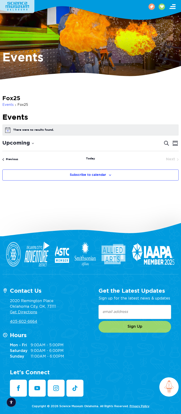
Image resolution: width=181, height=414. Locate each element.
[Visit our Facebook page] (18, 388)
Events (8, 104)
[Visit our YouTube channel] (37, 388)
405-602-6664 (23, 321)
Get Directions (23, 312)
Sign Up (135, 326)
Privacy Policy (139, 406)
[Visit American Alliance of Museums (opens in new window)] (13, 254)
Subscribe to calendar (88, 174)
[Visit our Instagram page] (56, 388)
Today (90, 158)
